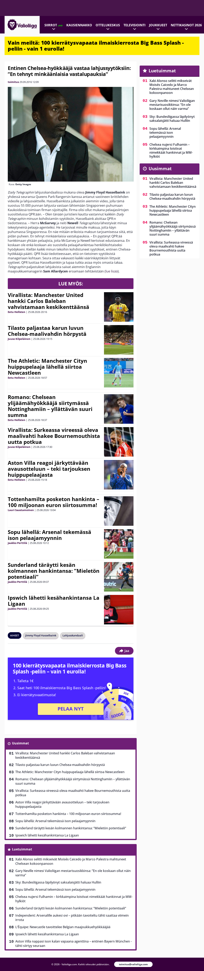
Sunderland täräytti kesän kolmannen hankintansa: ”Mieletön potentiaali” (53, 570)
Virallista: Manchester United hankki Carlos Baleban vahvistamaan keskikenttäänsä (48, 301)
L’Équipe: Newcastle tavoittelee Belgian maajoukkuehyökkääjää (62, 927)
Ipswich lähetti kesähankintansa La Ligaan (53, 600)
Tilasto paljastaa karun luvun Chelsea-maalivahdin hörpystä (47, 330)
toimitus (13, 82)
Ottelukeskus (108, 25)
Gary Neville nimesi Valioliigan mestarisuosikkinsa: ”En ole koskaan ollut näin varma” (73, 873)
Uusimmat (20, 743)
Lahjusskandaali (73, 635)
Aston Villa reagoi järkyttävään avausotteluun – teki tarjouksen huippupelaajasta (49, 468)
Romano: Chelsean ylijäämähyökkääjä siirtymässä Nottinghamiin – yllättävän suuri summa (50, 406)
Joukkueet (158, 25)
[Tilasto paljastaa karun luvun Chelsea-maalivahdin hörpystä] (119, 340)
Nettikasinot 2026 (186, 25)
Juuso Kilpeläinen (19, 339)
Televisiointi (134, 25)
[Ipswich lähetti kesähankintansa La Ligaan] (119, 609)
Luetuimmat (22, 849)
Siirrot (53, 25)
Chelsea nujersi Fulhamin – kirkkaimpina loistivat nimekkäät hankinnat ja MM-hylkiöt (73, 898)
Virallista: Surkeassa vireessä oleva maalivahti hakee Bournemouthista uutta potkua (54, 435)
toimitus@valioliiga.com (133, 964)
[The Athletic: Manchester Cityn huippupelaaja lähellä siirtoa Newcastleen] (119, 372)
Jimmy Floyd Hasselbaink (40, 635)
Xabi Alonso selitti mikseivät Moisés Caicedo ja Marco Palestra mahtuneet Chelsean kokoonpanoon (70, 861)
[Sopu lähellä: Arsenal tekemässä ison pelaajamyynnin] (119, 544)
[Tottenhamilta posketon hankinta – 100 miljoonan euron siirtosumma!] (119, 511)
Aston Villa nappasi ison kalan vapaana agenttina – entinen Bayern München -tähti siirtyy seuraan (73, 943)
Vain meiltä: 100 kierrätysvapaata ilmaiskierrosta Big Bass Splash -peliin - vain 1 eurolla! (96, 45)
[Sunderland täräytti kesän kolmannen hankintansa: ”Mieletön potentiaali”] (119, 577)
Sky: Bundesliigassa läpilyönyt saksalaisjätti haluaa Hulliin (58, 882)
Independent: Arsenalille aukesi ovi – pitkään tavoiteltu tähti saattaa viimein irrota (72, 917)
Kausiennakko (79, 25)
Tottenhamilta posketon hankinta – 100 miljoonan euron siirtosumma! (53, 502)
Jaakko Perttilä (17, 543)
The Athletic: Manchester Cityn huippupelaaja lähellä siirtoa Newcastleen (47, 366)
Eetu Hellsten (16, 312)
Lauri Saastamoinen (21, 510)
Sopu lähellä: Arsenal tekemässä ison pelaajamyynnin (49, 535)
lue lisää (112, 271)
